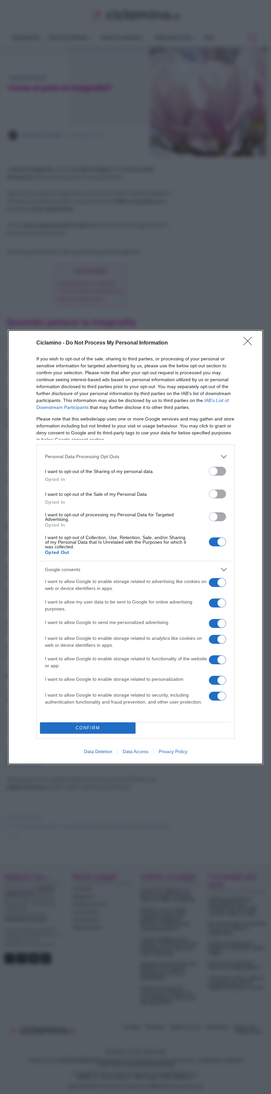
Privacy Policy (173, 751)
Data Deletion (98, 751)
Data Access (135, 751)
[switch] (217, 471)
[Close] (250, 343)
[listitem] (135, 456)
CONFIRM (88, 727)
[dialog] (135, 547)
